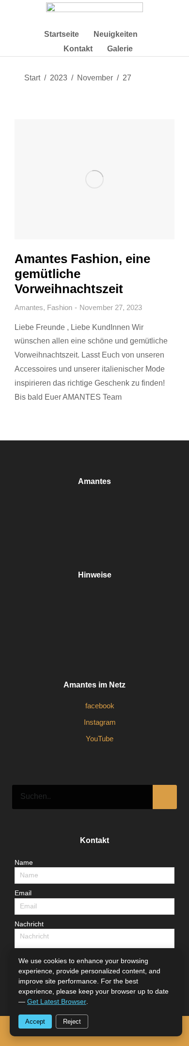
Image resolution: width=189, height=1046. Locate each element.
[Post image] (94, 179)
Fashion (59, 307)
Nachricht (29, 924)
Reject (72, 1021)
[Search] (165, 797)
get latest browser (56, 1001)
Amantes (29, 307)
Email (23, 893)
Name (24, 862)
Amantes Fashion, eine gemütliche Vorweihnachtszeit (82, 273)
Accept (35, 1021)
